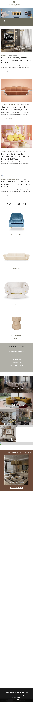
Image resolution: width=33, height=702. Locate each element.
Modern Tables (16, 362)
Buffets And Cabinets (16, 365)
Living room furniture (13, 104)
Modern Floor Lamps (16, 357)
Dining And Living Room (16, 354)
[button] (31, 473)
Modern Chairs (16, 360)
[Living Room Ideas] (18, 3)
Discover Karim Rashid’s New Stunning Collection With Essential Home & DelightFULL (15, 156)
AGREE (17, 700)
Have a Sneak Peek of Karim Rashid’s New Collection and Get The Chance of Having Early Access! (16, 184)
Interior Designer (12, 151)
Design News (4, 55)
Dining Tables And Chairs (16, 351)
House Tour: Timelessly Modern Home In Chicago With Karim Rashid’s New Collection (16, 60)
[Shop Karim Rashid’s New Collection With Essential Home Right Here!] (16, 90)
